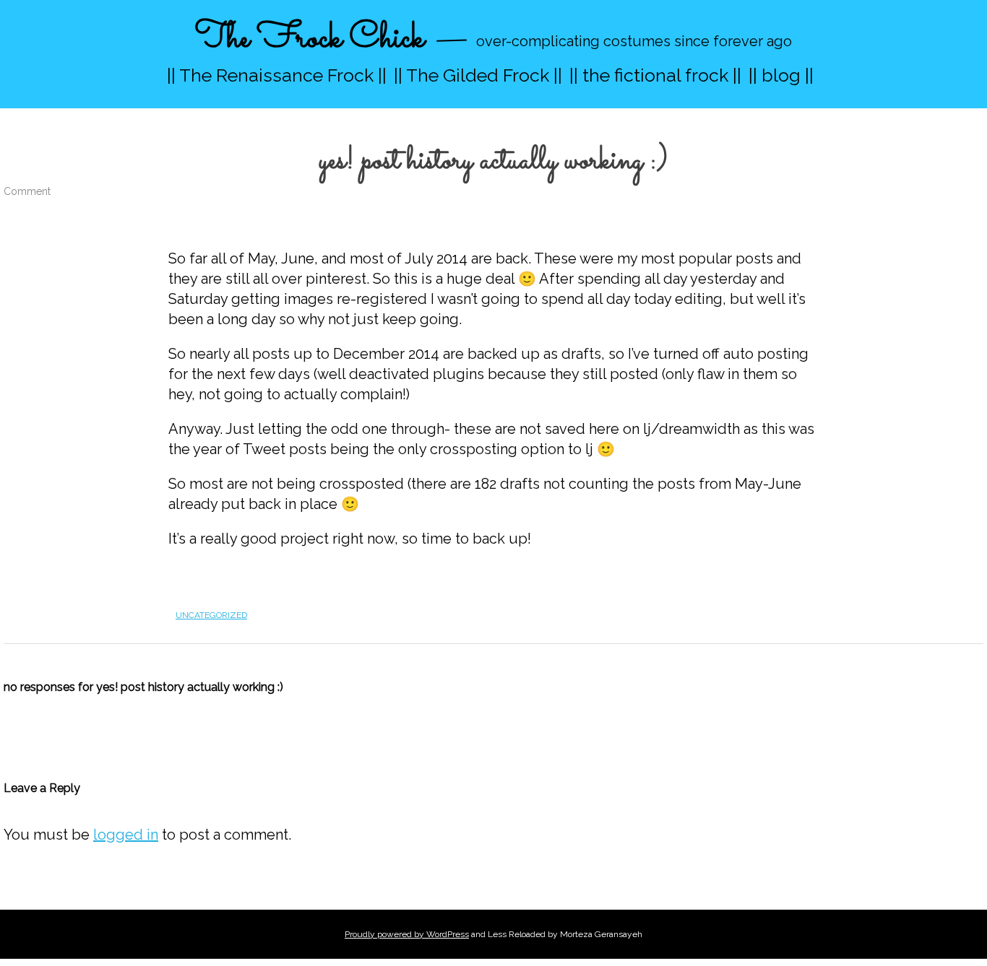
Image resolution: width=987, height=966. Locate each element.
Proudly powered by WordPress (407, 934)
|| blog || (781, 75)
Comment (27, 191)
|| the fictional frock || (655, 75)
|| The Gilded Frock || (478, 75)
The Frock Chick (309, 38)
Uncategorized (211, 615)
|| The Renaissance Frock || (277, 75)
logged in (125, 834)
